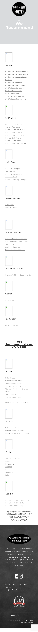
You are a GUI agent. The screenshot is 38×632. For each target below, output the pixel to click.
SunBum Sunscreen (13, 247)
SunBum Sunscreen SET (15, 250)
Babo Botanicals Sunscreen (16, 239)
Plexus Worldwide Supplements (18, 275)
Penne (8, 469)
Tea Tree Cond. (11, 177)
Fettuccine (9, 464)
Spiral (7, 475)
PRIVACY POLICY (11, 621)
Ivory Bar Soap (11, 207)
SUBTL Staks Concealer (14, 88)
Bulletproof (9, 300)
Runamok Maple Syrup (14, 506)
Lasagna (8, 467)
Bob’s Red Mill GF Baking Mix (17, 500)
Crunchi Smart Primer (14, 124)
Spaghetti (9, 472)
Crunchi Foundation (13, 127)
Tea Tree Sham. (11, 171)
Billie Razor (9, 205)
